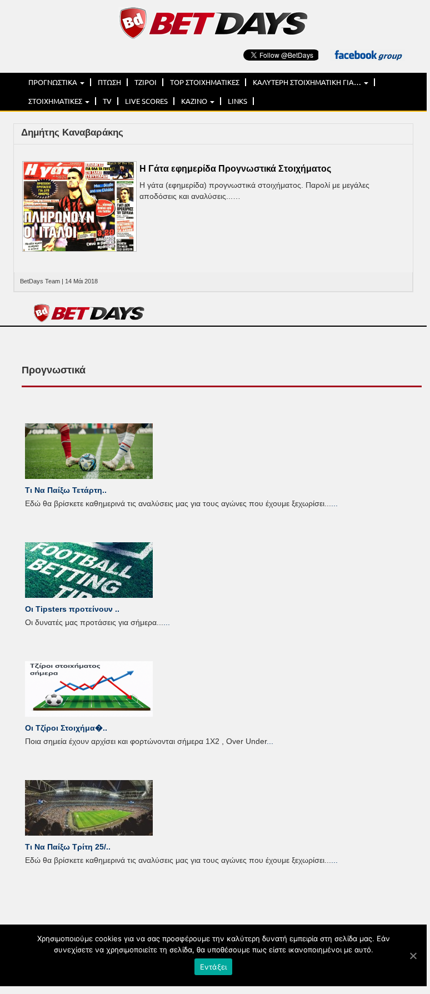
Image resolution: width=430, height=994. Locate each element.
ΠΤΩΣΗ (109, 82)
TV (107, 101)
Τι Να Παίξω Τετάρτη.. (66, 490)
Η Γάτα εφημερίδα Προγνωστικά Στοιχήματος (235, 168)
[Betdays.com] (213, 22)
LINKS (237, 101)
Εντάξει (213, 966)
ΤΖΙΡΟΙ (145, 82)
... (334, 503)
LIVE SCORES (146, 101)
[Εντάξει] (412, 955)
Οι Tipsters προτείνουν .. (72, 609)
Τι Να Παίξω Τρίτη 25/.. (68, 846)
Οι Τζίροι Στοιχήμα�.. (66, 727)
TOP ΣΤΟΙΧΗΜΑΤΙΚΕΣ (204, 82)
